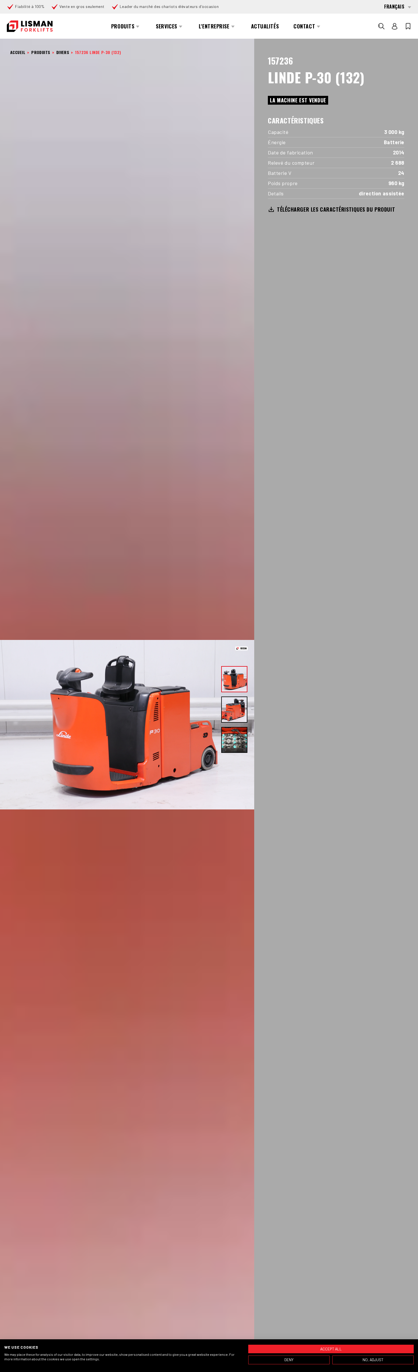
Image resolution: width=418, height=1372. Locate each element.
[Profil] (395, 26)
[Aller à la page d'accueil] (30, 26)
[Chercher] (381, 26)
